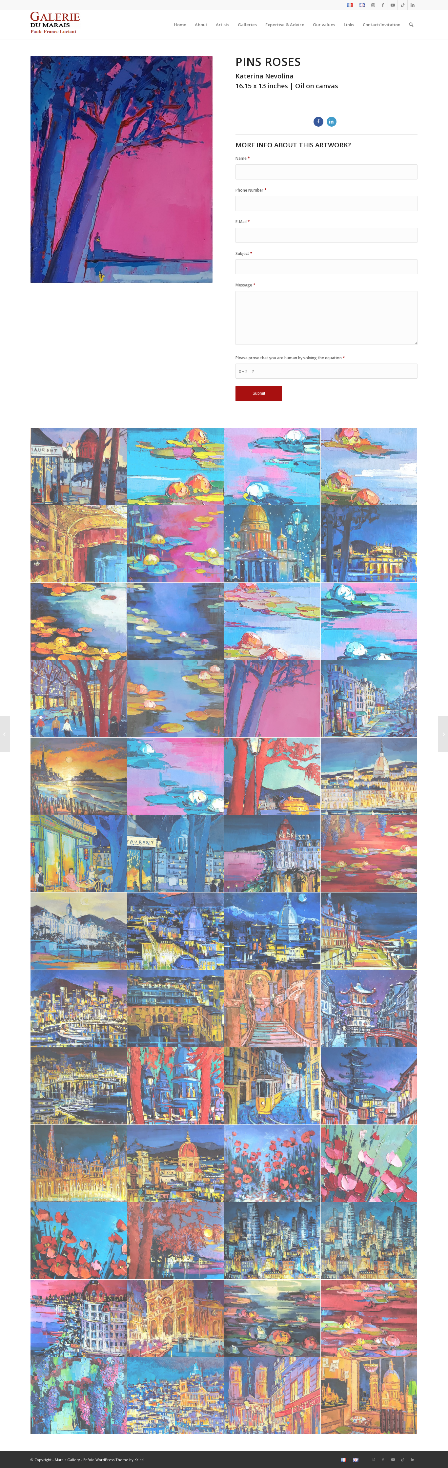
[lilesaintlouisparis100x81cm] (272, 1396)
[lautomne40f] (79, 621)
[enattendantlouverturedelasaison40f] (79, 544)
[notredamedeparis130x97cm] (175, 1318)
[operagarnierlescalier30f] (272, 1008)
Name (242, 158)
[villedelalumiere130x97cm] (175, 1396)
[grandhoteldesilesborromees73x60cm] (79, 931)
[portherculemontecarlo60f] (79, 1008)
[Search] (411, 24)
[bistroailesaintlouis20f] (79, 466)
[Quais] (443, 734)
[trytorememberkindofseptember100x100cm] (369, 1241)
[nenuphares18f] (272, 621)
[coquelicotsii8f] (79, 1241)
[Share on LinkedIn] (331, 122)
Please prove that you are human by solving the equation (290, 358)
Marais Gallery (67, 1459)
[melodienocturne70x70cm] (175, 621)
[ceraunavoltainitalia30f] (175, 1241)
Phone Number (251, 190)
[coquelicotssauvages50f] (272, 1163)
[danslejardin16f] (175, 466)
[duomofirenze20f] (175, 1163)
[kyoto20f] (369, 1086)
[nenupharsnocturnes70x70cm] (272, 1318)
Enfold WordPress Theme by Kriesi (113, 1459)
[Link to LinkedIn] (412, 5)
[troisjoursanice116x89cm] (79, 1318)
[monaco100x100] (79, 1086)
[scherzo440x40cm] (175, 776)
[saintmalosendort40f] (79, 776)
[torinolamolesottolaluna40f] (272, 931)
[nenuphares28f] (369, 621)
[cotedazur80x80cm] (272, 853)
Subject (244, 253)
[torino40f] (369, 776)
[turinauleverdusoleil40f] (175, 931)
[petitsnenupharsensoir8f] (175, 699)
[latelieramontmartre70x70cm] (369, 1396)
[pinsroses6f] (272, 699)
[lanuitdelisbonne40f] (272, 1086)
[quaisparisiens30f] (369, 699)
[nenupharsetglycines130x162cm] (369, 853)
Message (245, 285)
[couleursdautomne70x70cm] (369, 1318)
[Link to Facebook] (383, 5)
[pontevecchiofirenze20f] (175, 1008)
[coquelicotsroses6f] (369, 1163)
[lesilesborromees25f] (369, 544)
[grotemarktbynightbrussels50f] (79, 1163)
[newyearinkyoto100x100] (369, 1008)
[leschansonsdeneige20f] (272, 544)
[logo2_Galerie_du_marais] (56, 24)
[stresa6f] (369, 931)
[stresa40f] (272, 776)
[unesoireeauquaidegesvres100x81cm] (79, 853)
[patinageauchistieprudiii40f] (79, 699)
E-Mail (242, 221)
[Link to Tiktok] (402, 5)
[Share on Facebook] (318, 122)
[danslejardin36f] (272, 466)
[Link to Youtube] (392, 5)
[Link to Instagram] (373, 5)
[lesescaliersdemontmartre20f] (175, 1086)
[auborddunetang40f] (79, 1396)
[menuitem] (350, 5)
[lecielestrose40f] (175, 544)
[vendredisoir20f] (175, 853)
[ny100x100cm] (272, 1241)
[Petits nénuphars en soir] (5, 734)
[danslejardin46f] (369, 466)
